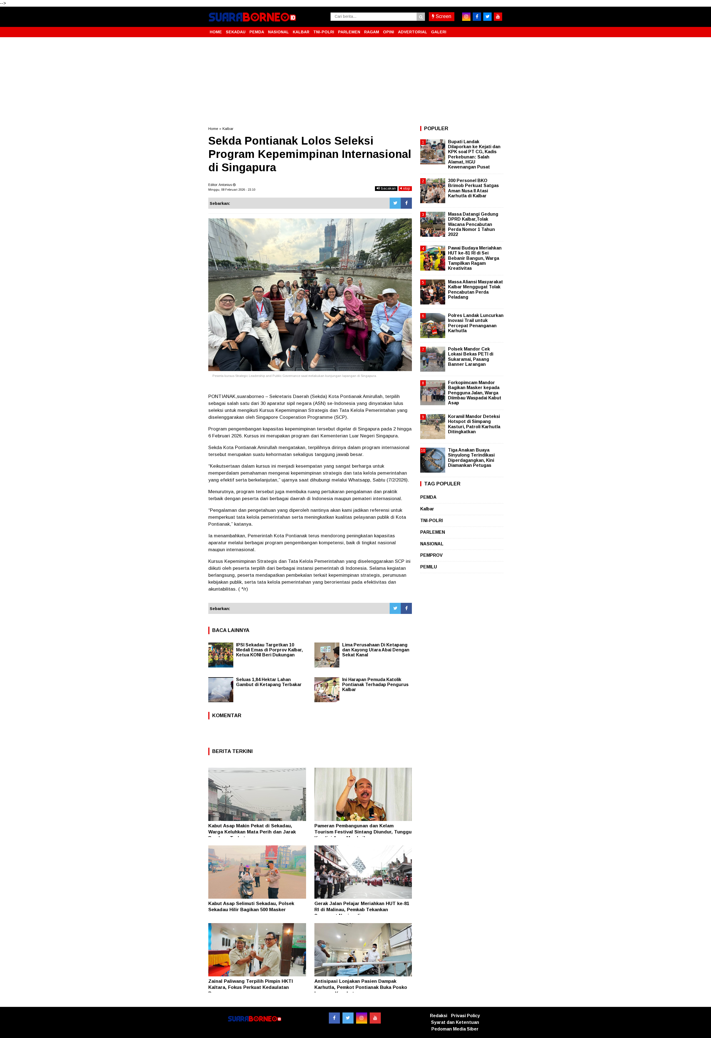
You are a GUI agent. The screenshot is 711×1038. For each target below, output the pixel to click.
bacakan (388, 188)
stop (406, 188)
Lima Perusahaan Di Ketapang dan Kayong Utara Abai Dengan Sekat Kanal (375, 650)
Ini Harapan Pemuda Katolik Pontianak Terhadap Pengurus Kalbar (375, 684)
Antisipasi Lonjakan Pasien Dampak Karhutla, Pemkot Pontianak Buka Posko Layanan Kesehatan (360, 987)
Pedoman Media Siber (455, 1029)
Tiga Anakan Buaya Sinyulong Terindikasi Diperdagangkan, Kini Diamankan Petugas (471, 458)
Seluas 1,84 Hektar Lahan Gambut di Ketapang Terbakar (269, 682)
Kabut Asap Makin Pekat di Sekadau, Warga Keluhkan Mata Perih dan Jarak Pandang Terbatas (252, 832)
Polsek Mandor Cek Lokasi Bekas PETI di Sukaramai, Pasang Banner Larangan (470, 357)
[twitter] (487, 16)
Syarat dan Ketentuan (455, 1022)
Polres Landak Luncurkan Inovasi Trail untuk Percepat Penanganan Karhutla (476, 323)
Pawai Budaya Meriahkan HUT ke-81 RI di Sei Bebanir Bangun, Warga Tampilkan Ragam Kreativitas (475, 258)
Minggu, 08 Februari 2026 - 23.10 (231, 189)
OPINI (388, 32)
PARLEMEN (349, 32)
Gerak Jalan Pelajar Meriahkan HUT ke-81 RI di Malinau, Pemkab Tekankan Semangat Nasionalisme (361, 909)
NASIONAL (278, 32)
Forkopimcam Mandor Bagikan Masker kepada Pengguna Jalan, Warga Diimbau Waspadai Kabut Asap (474, 392)
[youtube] (498, 16)
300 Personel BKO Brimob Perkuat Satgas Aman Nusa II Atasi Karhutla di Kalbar (473, 188)
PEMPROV (431, 555)
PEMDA (256, 32)
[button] (497, 29)
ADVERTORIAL (412, 32)
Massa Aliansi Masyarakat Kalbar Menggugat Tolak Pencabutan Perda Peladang (475, 289)
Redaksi (438, 1015)
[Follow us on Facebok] (334, 1018)
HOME (216, 32)
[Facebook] (406, 203)
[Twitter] (395, 203)
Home (213, 129)
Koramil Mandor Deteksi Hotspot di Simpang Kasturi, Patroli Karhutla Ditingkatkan (474, 424)
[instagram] (466, 16)
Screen (442, 16)
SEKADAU (236, 32)
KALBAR (301, 32)
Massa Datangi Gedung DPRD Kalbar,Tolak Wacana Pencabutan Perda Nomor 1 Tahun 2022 (473, 224)
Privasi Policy (465, 1015)
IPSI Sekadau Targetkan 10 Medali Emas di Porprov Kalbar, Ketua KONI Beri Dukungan (269, 650)
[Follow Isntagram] (361, 1018)
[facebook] (477, 16)
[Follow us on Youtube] (375, 1018)
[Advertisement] (355, 81)
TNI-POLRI (323, 32)
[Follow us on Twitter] (348, 1018)
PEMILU (428, 567)
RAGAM (371, 32)
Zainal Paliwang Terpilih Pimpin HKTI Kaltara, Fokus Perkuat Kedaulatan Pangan (250, 987)
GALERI (438, 32)
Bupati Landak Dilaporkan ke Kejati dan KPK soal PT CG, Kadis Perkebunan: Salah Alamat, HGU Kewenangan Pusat (474, 154)
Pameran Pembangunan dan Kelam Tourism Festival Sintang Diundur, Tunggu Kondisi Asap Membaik (363, 832)
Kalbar (227, 129)
